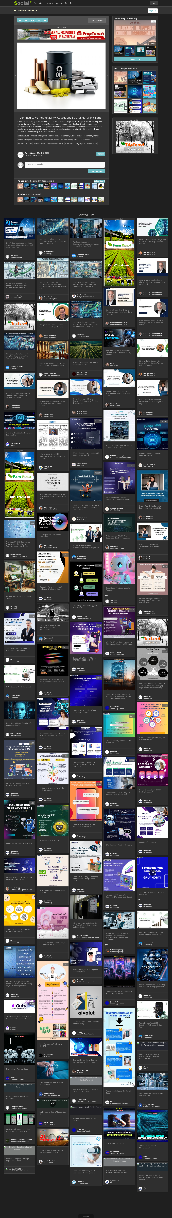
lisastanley (48, 1199)
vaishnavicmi (15, 733)
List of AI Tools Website (85, 1034)
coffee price (54, 136)
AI (111, 1183)
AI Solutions (48, 1163)
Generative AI (15, 298)
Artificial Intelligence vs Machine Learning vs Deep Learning (33, 890)
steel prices (69, 143)
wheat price (92, 143)
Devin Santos (49, 252)
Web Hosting (81, 465)
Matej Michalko (149, 252)
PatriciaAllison (82, 1070)
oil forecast (85, 139)
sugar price (80, 143)
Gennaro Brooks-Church (152, 293)
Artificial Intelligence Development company (94, 982)
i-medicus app (82, 1183)
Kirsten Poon (115, 404)
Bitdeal (46, 1201)
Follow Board (99, 181)
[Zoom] (39, 20)
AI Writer (47, 1056)
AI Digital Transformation (87, 297)
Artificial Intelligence (39, 136)
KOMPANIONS (49, 1093)
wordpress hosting (84, 618)
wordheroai (48, 1054)
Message (59, 3)
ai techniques (23, 136)
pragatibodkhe (82, 936)
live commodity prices (69, 139)
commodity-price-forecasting (30, 139)
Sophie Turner (82, 616)
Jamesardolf (81, 1100)
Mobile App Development (19, 1141)
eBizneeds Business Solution (21, 1139)
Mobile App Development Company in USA (126, 458)
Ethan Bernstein (50, 374)
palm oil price (39, 143)
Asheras (113, 363)
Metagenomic (15, 735)
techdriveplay (15, 554)
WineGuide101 (82, 373)
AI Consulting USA (50, 299)
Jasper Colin (114, 707)
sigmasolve (114, 1181)
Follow (101, 154)
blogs (12, 445)
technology (48, 599)
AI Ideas (80, 256)
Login (154, 3)
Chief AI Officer (17, 1169)
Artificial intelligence (18, 556)
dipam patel (81, 556)
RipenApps (114, 365)
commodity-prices (51, 139)
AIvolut (79, 1032)
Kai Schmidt (81, 295)
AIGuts (12, 1027)
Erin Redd (14, 256)
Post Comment (96, 171)
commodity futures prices (71, 136)
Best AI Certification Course (22, 1171)
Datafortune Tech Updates (87, 1101)
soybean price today (55, 143)
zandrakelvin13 (49, 1161)
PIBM (45, 468)
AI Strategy (48, 253)
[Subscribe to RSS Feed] (66, 3)
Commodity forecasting (42, 181)
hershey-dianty (16, 296)
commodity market (37, 131)
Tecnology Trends (117, 709)
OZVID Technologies (117, 456)
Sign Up (152, 10)
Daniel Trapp (15, 888)
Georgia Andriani (83, 463)
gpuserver (47, 597)
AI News (80, 1072)
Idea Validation (16, 257)
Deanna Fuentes (83, 254)
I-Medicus (80, 1181)
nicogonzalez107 (16, 1107)
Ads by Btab (61, 27)
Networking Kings (117, 950)
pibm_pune (48, 467)
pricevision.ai (98, 20)
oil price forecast (25, 143)
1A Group (113, 600)
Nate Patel (48, 297)
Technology (81, 558)
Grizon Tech (15, 443)
